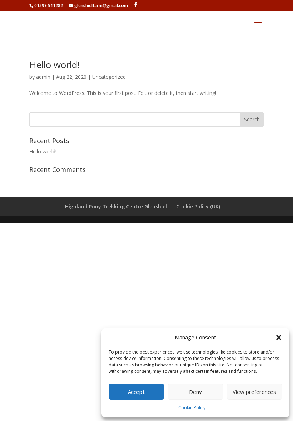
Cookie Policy (191, 408)
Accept (136, 391)
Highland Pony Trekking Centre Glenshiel (116, 206)
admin (43, 76)
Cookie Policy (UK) (198, 206)
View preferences (254, 391)
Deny (195, 391)
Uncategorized (109, 76)
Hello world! (54, 64)
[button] (278, 337)
